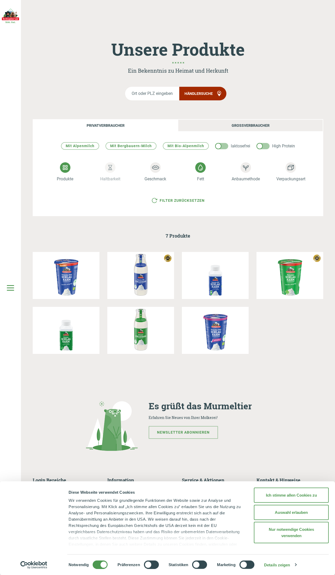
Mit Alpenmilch (80, 146)
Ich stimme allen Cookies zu (291, 495)
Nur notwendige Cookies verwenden (291, 532)
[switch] (151, 564)
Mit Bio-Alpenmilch (186, 146)
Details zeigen (277, 564)
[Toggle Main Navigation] (10, 287)
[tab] (105, 125)
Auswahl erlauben (291, 512)
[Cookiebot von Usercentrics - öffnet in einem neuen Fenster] (34, 565)
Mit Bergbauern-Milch (131, 146)
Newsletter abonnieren (183, 432)
